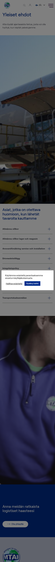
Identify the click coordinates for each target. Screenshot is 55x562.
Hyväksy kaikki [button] (32, 283)
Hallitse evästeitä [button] (14, 283)
